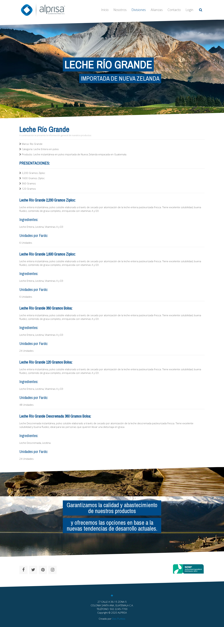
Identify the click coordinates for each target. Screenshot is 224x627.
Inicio (105, 10)
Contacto (174, 10)
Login (189, 10)
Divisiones (139, 10)
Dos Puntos (118, 618)
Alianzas (157, 10)
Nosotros (120, 10)
